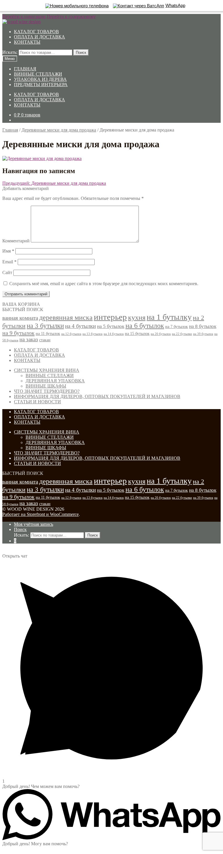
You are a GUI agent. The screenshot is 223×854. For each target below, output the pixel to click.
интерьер (110, 317)
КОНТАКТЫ (27, 42)
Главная (10, 129)
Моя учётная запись (33, 524)
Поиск (81, 52)
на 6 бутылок (144, 325)
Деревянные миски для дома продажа (58, 129)
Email (9, 261)
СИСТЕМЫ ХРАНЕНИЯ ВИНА (46, 370)
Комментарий (16, 240)
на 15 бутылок (137, 333)
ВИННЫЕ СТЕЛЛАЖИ (38, 74)
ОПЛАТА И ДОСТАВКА (39, 36)
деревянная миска (66, 317)
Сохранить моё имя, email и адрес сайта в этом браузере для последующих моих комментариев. (103, 283)
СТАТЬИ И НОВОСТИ (37, 401)
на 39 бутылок (203, 333)
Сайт (7, 272)
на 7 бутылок (176, 326)
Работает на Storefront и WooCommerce (40, 514)
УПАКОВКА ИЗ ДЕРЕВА (40, 79)
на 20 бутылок (161, 333)
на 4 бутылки (80, 326)
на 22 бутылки (182, 333)
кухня (136, 317)
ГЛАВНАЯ (25, 68)
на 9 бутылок (18, 333)
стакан (45, 340)
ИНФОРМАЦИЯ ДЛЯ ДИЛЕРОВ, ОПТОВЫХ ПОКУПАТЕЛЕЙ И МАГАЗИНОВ (97, 396)
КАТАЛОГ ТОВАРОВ (36, 31)
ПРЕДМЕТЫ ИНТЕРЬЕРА (41, 84)
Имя (8, 250)
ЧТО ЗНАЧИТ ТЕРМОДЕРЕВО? (47, 391)
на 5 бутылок (110, 326)
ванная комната (20, 318)
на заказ (28, 339)
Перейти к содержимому (71, 16)
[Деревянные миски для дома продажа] (42, 158)
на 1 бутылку (169, 317)
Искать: (9, 52)
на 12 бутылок (71, 333)
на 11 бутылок (48, 333)
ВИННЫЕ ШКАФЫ (46, 385)
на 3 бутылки (45, 325)
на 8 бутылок (202, 326)
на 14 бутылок (114, 333)
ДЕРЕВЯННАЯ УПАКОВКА (55, 380)
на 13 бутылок (92, 333)
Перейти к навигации (24, 16)
